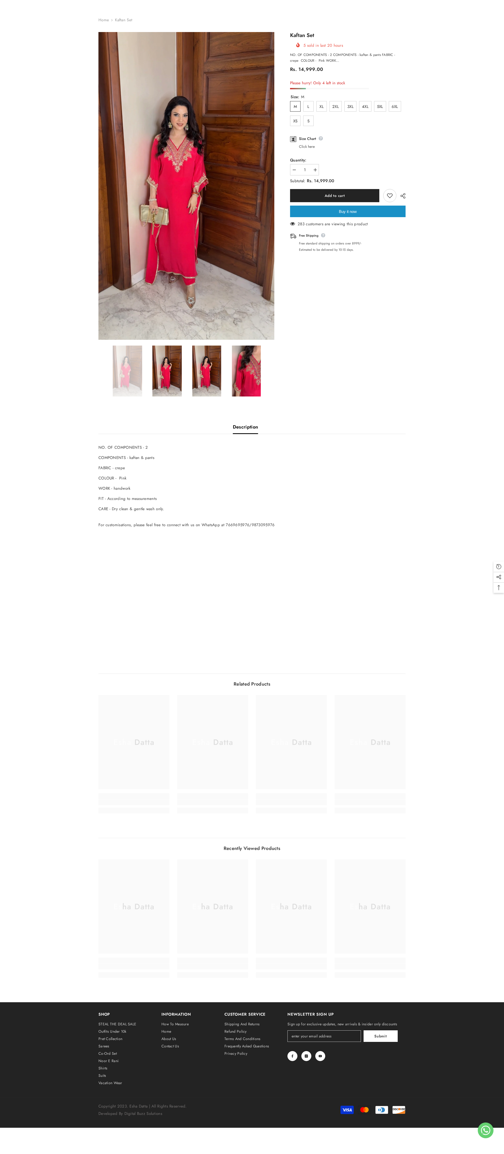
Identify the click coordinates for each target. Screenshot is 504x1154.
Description (245, 427)
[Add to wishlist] (389, 195)
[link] (133, 802)
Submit (380, 1036)
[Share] (401, 196)
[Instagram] (306, 1056)
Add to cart (335, 195)
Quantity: (298, 160)
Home (103, 20)
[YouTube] (320, 1056)
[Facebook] (292, 1056)
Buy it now (348, 211)
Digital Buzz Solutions (143, 1113)
